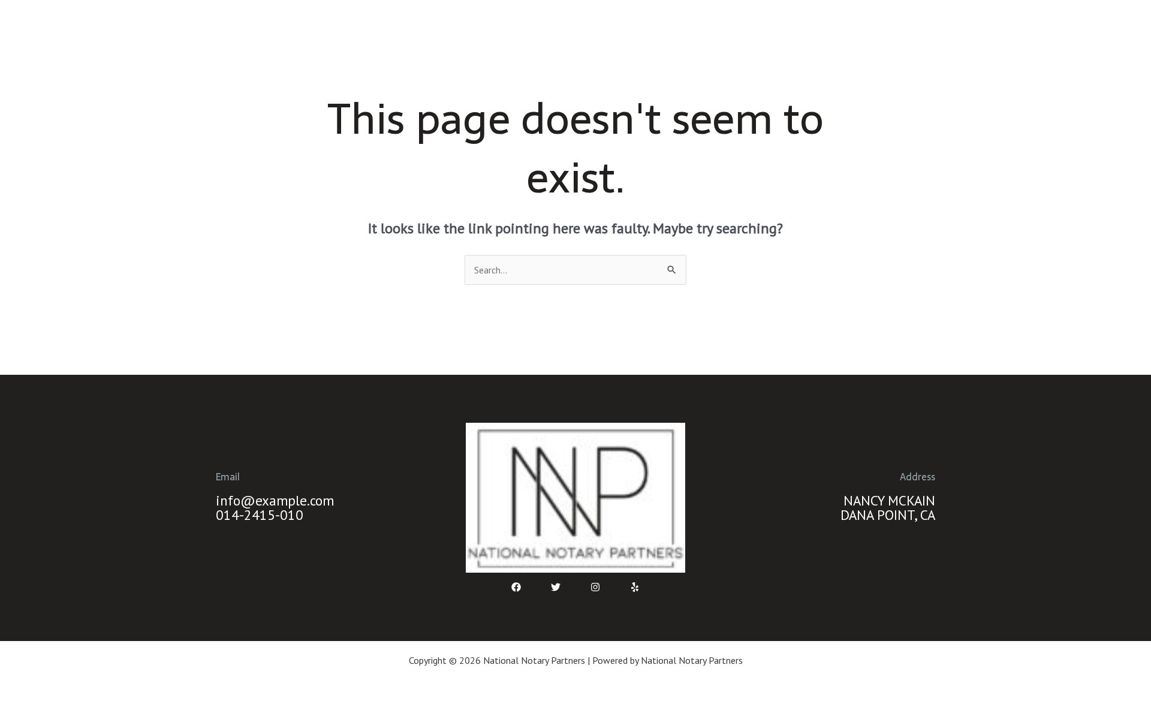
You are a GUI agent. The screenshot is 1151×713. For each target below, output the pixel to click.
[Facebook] (516, 587)
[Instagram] (595, 587)
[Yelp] (635, 587)
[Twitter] (556, 587)
